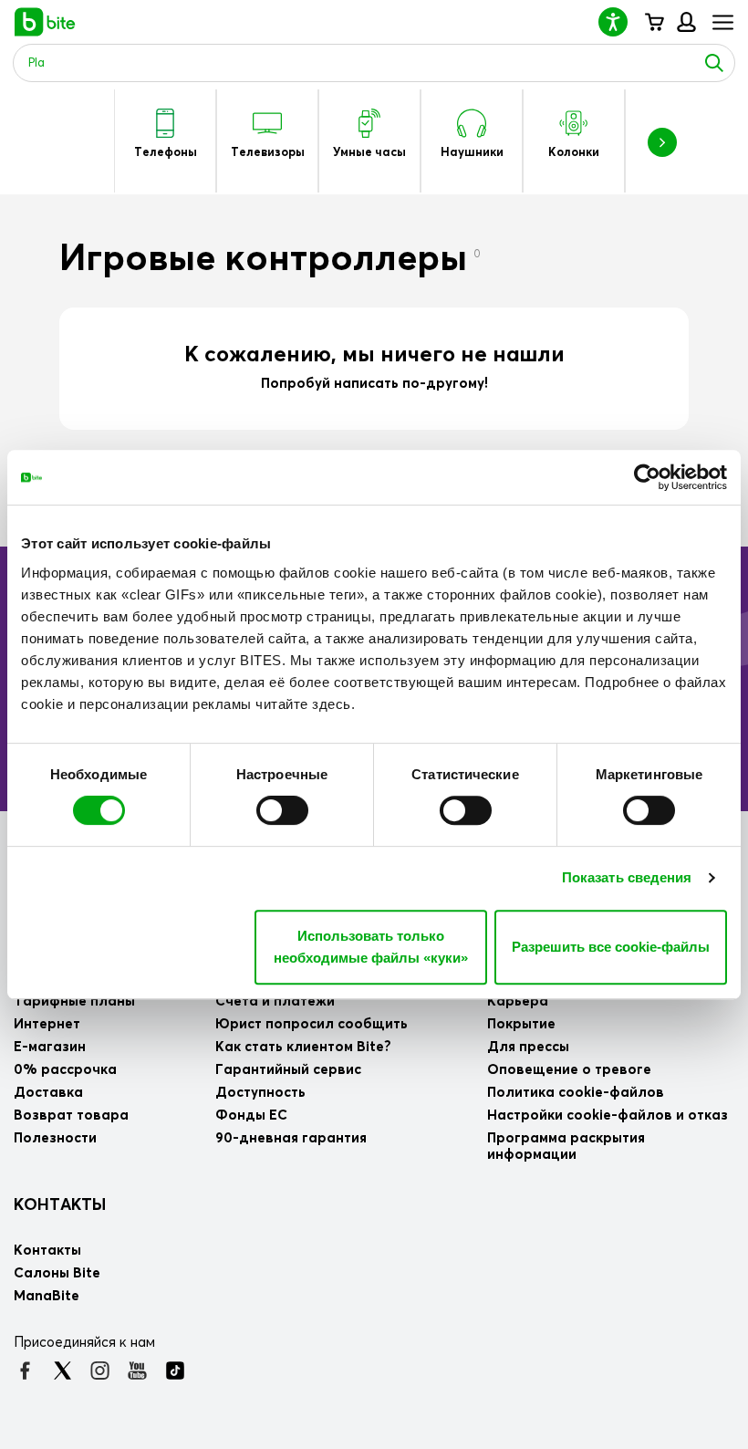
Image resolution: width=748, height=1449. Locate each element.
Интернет (47, 1024)
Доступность (260, 1093)
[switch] (282, 810)
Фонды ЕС (251, 1115)
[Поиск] (714, 63)
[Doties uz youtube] (137, 1370)
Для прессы (528, 1047)
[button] (620, 21)
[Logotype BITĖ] (45, 21)
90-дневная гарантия (291, 1138)
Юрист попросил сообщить (311, 1024)
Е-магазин (50, 1047)
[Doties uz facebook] (25, 1370)
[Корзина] (653, 22)
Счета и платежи (275, 1001)
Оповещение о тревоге (569, 1070)
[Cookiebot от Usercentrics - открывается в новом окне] (647, 477)
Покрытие (521, 1024)
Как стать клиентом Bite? (303, 1047)
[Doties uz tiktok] (174, 1370)
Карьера (517, 1001)
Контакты (60, 1205)
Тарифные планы (74, 1001)
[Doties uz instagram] (99, 1370)
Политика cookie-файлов (575, 1093)
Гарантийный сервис (288, 1070)
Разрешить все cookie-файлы (611, 946)
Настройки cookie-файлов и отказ (607, 1115)
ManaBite (685, 22)
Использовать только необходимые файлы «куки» (371, 946)
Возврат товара (71, 1115)
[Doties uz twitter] (62, 1370)
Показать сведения (627, 877)
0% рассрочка (65, 1070)
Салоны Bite (57, 1273)
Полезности (55, 1138)
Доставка (48, 1093)
